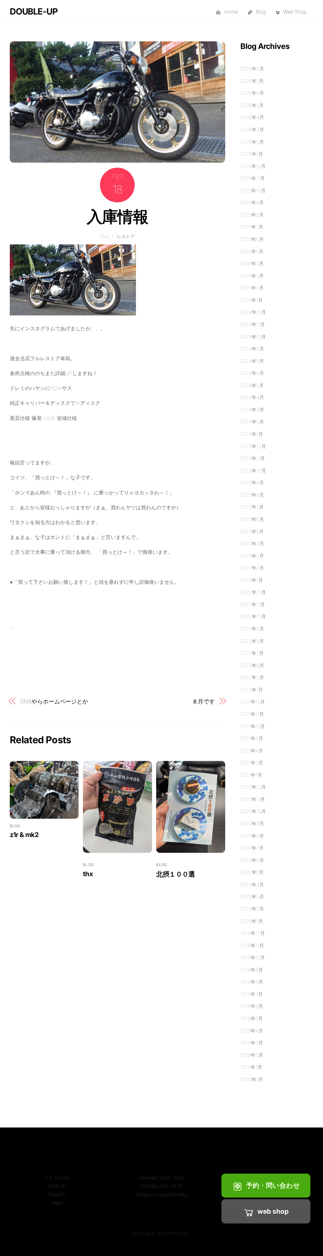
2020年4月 (252, 885)
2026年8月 (252, 69)
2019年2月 (251, 1055)
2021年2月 (251, 763)
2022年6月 (252, 665)
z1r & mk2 (24, 835)
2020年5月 (252, 872)
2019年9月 (251, 970)
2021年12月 (252, 702)
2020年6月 (252, 860)
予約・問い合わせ (273, 1185)
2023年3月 (252, 556)
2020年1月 (251, 921)
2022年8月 (252, 641)
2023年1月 (251, 580)
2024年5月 (252, 385)
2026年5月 (252, 105)
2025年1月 (251, 300)
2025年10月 (253, 191)
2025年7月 (251, 227)
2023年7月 (252, 507)
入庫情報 (117, 216)
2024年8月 (252, 361)
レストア (126, 236)
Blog (260, 12)
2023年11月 (252, 458)
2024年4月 (252, 397)
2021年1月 (251, 775)
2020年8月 (252, 836)
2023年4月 (252, 544)
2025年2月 (252, 288)
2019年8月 (251, 982)
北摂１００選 (175, 874)
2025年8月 (252, 215)
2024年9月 (252, 349)
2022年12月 (253, 592)
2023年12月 (253, 446)
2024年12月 (253, 312)
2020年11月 (252, 799)
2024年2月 (252, 422)
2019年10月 (252, 957)
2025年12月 (253, 166)
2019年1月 (251, 1067)
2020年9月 (252, 824)
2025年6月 (252, 239)
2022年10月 (253, 616)
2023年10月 (253, 471)
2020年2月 (252, 909)
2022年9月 (252, 629)
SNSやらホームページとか (54, 701)
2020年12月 (253, 787)
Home (230, 12)
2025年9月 (252, 203)
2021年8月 (251, 738)
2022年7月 (252, 653)
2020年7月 (252, 848)
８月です (203, 701)
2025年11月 (252, 178)
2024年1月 (251, 434)
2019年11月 (252, 945)
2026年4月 (252, 117)
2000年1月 (251, 1079)
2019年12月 (252, 933)
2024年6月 (252, 373)
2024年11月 (252, 324)
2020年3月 (252, 897)
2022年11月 (252, 604)
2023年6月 (252, 519)
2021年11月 (252, 714)
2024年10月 (253, 337)
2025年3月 (252, 276)
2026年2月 (252, 142)
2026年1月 (251, 154)
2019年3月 (251, 1043)
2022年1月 (251, 690)
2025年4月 (252, 263)
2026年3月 (252, 130)
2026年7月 (252, 81)
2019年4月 (251, 1031)
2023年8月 (252, 495)
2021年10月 (252, 726)
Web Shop (294, 12)
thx (88, 874)
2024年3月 (252, 410)
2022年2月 (252, 677)
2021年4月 (251, 751)
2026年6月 (252, 93)
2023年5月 (252, 532)
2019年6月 (251, 1006)
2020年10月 (253, 811)
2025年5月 (251, 251)
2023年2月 (252, 568)
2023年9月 (252, 483)
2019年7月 (251, 994)
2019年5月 (251, 1018)
